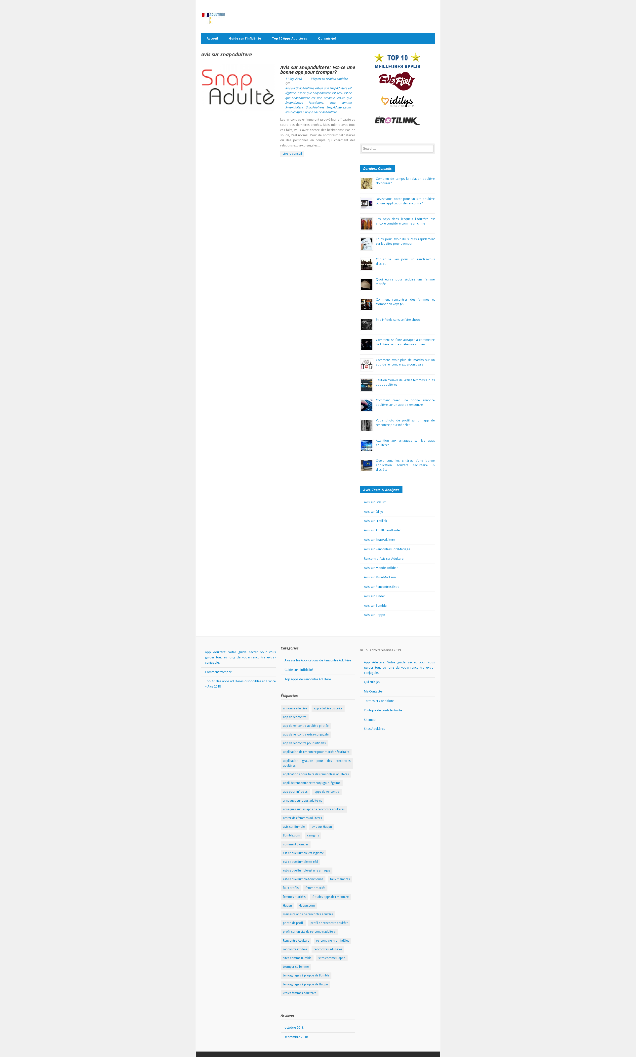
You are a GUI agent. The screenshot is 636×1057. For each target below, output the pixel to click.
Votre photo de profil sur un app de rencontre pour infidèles (405, 422)
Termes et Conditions (379, 701)
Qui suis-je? (327, 38)
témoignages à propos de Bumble (306, 975)
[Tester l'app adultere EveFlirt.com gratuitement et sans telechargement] (397, 81)
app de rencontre (294, 717)
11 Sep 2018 (293, 79)
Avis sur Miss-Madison (380, 577)
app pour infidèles (295, 791)
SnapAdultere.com (338, 107)
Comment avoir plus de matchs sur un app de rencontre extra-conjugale (405, 362)
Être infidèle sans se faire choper (399, 320)
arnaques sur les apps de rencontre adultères (314, 809)
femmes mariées (294, 897)
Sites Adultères (374, 729)
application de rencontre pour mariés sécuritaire (316, 752)
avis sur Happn (322, 826)
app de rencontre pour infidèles (304, 743)
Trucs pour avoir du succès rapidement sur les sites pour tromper (405, 241)
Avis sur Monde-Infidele (381, 568)
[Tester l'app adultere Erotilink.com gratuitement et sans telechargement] (397, 121)
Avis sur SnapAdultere (379, 540)
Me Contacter (373, 691)
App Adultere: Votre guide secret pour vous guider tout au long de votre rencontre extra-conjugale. (240, 657)
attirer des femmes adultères (302, 818)
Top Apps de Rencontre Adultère (307, 679)
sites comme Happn (331, 958)
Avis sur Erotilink (375, 521)
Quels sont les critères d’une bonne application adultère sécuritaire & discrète (405, 465)
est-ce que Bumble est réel (300, 862)
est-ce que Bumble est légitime (303, 853)
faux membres (340, 879)
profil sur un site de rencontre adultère (309, 931)
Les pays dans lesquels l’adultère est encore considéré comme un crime (405, 221)
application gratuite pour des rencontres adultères (317, 763)
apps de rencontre (327, 791)
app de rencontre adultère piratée (305, 726)
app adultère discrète (328, 708)
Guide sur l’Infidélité (245, 38)
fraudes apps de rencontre (331, 897)
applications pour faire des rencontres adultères (316, 774)
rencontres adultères (328, 949)
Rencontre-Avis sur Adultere (383, 558)
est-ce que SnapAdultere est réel (320, 93)
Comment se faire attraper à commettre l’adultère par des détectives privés (405, 342)
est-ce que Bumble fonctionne (303, 879)
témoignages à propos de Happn (305, 984)
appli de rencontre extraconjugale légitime (311, 783)
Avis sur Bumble (375, 605)
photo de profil (293, 923)
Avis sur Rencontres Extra (381, 587)
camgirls (313, 835)
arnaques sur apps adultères (302, 800)
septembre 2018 (296, 1037)
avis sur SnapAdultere (299, 88)
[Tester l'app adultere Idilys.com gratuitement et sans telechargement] (397, 101)
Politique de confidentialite (383, 710)
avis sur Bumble (294, 826)
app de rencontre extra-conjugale (305, 734)
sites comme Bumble (297, 958)
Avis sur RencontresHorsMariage (387, 549)
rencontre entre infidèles (332, 940)
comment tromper (295, 844)
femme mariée (315, 888)
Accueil (212, 38)
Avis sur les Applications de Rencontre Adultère (317, 660)
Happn (287, 905)
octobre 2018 (294, 1027)
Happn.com (307, 905)
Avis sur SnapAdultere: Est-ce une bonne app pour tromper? (317, 69)
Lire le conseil (292, 153)
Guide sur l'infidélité (298, 670)
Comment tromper (218, 672)
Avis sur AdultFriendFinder (382, 530)
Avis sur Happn (374, 615)
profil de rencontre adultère (329, 923)
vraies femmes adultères (299, 993)
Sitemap (370, 720)
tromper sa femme (296, 966)
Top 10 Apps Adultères (289, 38)
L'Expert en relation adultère (329, 79)
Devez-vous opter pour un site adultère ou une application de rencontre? (405, 201)
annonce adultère (295, 708)
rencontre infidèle (295, 949)
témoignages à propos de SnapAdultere (311, 112)
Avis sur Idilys (373, 511)
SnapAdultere (314, 107)
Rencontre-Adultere (296, 940)
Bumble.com (291, 835)
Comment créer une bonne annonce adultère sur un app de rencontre (405, 402)
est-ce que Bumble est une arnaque (306, 870)
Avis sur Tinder (374, 596)
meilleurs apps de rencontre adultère (308, 914)
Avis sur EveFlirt (375, 502)
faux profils (291, 888)
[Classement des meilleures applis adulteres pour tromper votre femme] (397, 61)
